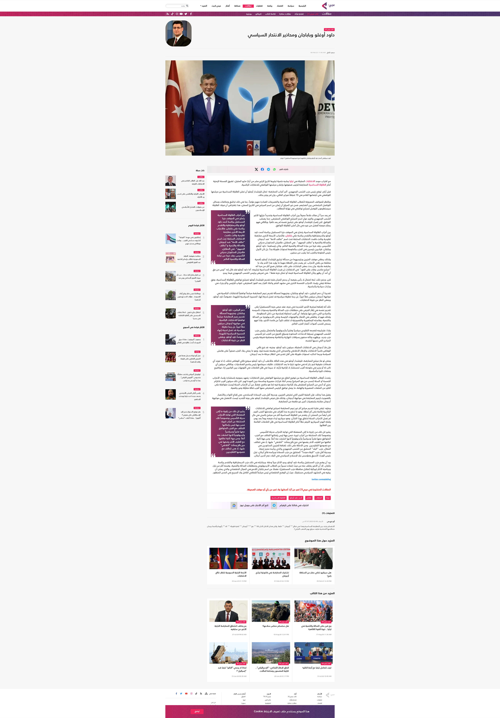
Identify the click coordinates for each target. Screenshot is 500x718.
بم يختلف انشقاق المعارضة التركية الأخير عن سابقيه (230, 627)
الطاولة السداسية (317, 185)
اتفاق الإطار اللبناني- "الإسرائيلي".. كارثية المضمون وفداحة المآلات (272, 669)
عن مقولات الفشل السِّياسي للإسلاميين (193, 208)
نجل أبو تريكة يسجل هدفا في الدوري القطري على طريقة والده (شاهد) (189, 359)
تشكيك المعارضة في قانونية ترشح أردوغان (272, 574)
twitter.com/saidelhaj (321, 479)
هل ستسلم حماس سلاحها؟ (275, 626)
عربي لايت (216, 6)
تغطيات (259, 6)
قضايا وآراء (299, 14)
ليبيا (244, 700)
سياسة (291, 6)
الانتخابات (310, 181)
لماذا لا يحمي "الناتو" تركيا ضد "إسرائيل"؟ (232, 669)
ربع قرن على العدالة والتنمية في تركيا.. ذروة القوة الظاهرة (316, 627)
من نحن (213, 702)
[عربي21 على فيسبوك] (191, 13)
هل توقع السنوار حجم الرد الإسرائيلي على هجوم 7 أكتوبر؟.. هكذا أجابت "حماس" (189, 415)
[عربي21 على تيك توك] (172, 13)
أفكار (228, 6)
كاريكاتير (258, 14)
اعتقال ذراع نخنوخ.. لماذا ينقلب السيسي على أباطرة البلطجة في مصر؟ (189, 316)
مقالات (248, 6)
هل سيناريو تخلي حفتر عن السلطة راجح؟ (315, 574)
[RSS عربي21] (168, 13)
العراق (243, 696)
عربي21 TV (267, 696)
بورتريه (249, 14)
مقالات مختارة (285, 14)
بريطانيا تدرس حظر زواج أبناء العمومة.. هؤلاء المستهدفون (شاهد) (189, 297)
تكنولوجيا (268, 703)
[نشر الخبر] (256, 169)
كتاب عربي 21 (312, 14)
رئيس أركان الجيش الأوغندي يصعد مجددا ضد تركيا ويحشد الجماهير (190, 396)
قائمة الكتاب (270, 14)
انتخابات (319, 498)
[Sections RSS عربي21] (206, 693)
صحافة (237, 6)
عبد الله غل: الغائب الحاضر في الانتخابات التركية (192, 182)
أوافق (197, 711)
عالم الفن (268, 700)
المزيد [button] (204, 6)
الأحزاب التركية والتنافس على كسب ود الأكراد (190, 195)
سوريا (243, 703)
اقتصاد (280, 6)
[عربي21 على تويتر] (186, 13)
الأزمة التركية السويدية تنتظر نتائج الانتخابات (231, 574)
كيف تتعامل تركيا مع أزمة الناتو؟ (316, 668)
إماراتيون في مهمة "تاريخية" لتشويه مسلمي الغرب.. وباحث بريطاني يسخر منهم (189, 241)
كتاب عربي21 (292, 696)
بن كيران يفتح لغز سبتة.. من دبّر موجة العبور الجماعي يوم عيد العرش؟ (189, 278)
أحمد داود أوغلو (296, 498)
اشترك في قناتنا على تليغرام (294, 505)
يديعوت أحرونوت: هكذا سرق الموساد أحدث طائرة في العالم (189, 341)
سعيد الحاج (331, 52)
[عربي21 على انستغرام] (177, 13)
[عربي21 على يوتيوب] (181, 13)
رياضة (269, 6)
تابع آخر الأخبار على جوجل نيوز (254, 505)
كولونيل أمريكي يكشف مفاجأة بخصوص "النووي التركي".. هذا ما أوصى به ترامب (189, 378)
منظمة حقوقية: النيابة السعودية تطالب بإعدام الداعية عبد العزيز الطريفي (189, 259)
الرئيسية (301, 6)
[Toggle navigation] (187, 6)
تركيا (291, 181)
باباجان (289, 236)
